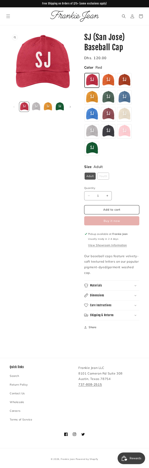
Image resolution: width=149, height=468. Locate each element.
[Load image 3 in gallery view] (48, 107)
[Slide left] (14, 107)
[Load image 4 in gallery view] (60, 107)
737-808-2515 (90, 384)
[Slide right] (70, 107)
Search (14, 376)
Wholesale (17, 402)
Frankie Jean (68, 459)
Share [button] (93, 327)
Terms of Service (21, 419)
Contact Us (17, 393)
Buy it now (112, 221)
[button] (8, 16)
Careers (15, 411)
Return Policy (19, 384)
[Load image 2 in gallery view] (36, 107)
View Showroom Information (107, 245)
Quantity (89, 187)
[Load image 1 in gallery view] (24, 107)
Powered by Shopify (87, 459)
